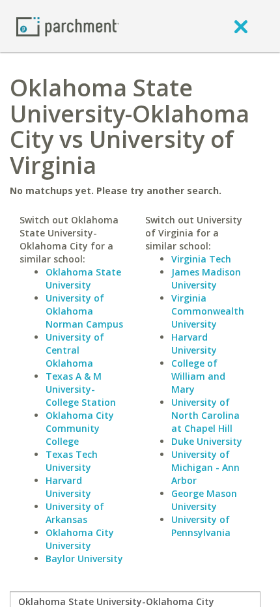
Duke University (206, 441)
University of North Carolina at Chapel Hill (205, 415)
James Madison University (206, 278)
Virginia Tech (201, 259)
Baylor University (84, 558)
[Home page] (67, 26)
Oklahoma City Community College (80, 428)
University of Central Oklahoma (75, 350)
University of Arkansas (75, 513)
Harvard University (68, 487)
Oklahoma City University (80, 539)
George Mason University (204, 500)
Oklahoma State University (83, 278)
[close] (241, 26)
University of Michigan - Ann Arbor (205, 467)
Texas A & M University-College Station (81, 389)
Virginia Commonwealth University (207, 311)
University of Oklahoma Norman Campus (84, 311)
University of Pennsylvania (201, 526)
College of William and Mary (198, 376)
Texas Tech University (72, 460)
